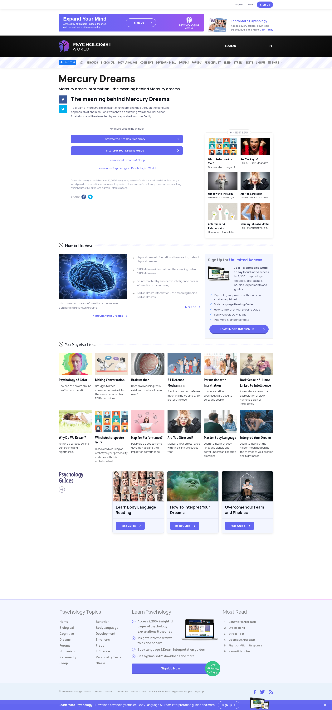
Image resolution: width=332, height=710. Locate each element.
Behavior (92, 62)
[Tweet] (62, 109)
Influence (103, 651)
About (108, 691)
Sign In (239, 4)
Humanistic (68, 651)
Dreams (184, 62)
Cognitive (146, 62)
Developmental (166, 62)
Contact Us (121, 691)
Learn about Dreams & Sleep (127, 160)
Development (105, 634)
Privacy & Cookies (159, 691)
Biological (108, 62)
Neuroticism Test (240, 651)
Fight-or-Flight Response (245, 645)
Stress (238, 62)
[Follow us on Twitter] (262, 692)
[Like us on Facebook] (254, 691)
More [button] (275, 62)
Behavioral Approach (242, 622)
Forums (197, 62)
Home (64, 622)
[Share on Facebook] (62, 100)
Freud (100, 646)
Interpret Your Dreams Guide (125, 150)
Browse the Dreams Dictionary (125, 139)
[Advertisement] (239, 101)
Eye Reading (237, 628)
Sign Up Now (189, 669)
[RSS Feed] (271, 691)
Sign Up (265, 4)
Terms (139, 691)
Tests (249, 62)
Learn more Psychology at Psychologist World (127, 168)
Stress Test (236, 633)
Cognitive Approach (242, 639)
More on (190, 307)
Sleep (227, 62)
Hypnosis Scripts (182, 691)
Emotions (103, 640)
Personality (213, 62)
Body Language (127, 62)
